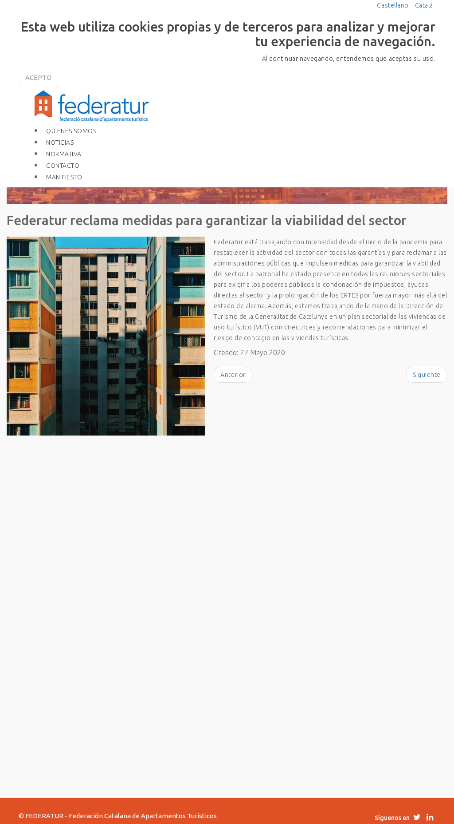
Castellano (393, 5)
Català (424, 5)
